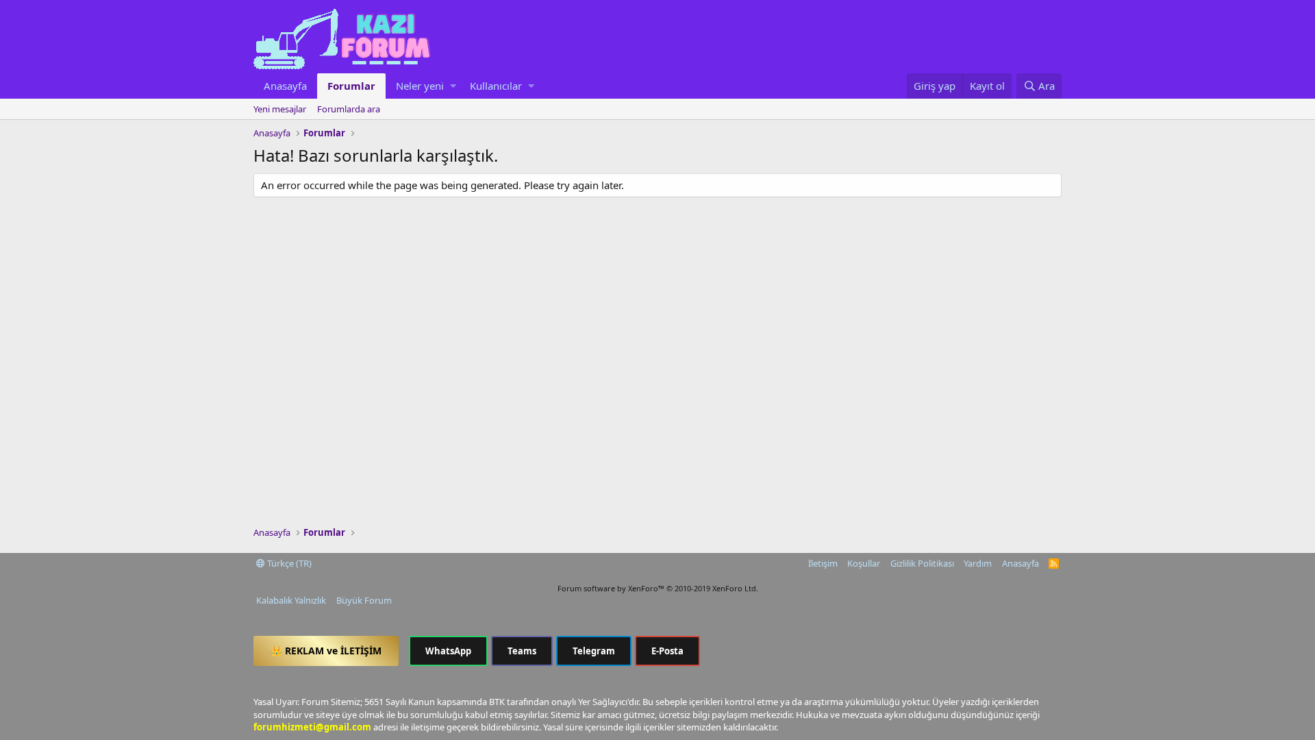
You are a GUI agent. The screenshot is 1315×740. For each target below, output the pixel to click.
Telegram (594, 651)
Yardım (978, 563)
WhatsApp (448, 651)
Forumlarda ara (348, 109)
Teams (522, 651)
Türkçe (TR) (288, 563)
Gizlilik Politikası (922, 563)
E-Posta (667, 651)
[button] (453, 86)
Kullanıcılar (496, 85)
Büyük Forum (364, 600)
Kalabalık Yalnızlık (291, 600)
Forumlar (351, 85)
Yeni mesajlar (279, 109)
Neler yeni (420, 85)
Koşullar (863, 563)
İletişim (823, 563)
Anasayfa (285, 85)
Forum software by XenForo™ (658, 588)
